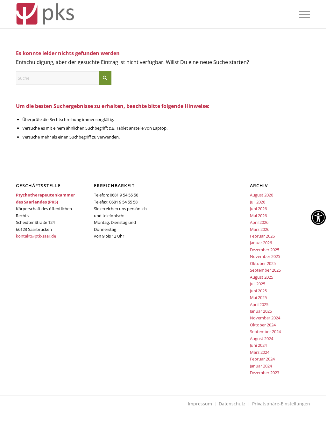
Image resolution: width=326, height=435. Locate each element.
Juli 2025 (257, 284)
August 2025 (261, 277)
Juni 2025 (258, 291)
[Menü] (302, 14)
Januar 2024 (261, 366)
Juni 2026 (258, 208)
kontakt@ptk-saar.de (36, 236)
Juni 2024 (258, 345)
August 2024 (261, 338)
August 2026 (261, 195)
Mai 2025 (258, 297)
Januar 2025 (261, 311)
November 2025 (265, 256)
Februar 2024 (262, 359)
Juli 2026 (257, 202)
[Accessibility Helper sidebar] (318, 217)
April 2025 (259, 304)
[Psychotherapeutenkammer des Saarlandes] (45, 14)
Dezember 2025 (264, 250)
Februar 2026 (262, 236)
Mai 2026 (258, 215)
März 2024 (259, 352)
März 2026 (259, 229)
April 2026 (259, 222)
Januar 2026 (261, 243)
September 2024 (265, 331)
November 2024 (265, 318)
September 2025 (265, 270)
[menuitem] (302, 14)
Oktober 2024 (263, 325)
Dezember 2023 (264, 372)
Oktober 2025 (263, 263)
